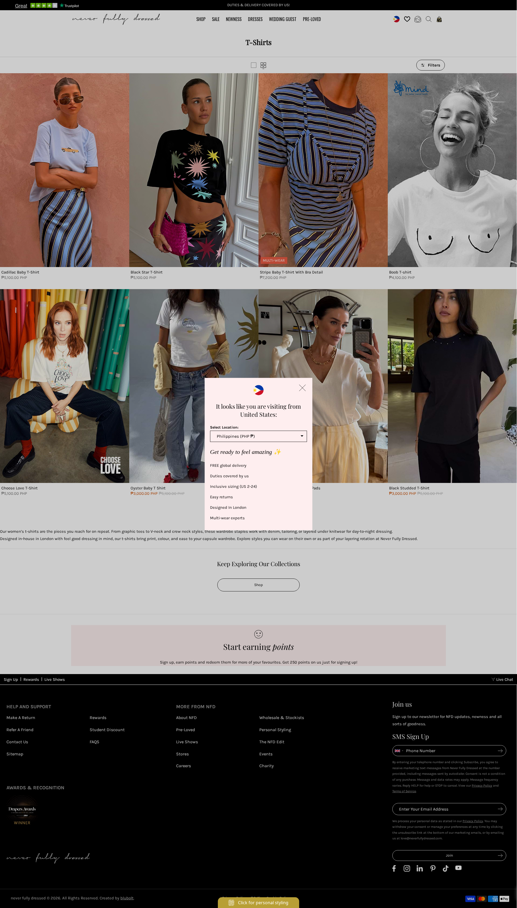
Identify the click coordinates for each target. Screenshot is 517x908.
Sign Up (11, 679)
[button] (302, 387)
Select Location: (224, 427)
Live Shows (54, 679)
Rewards (31, 679)
